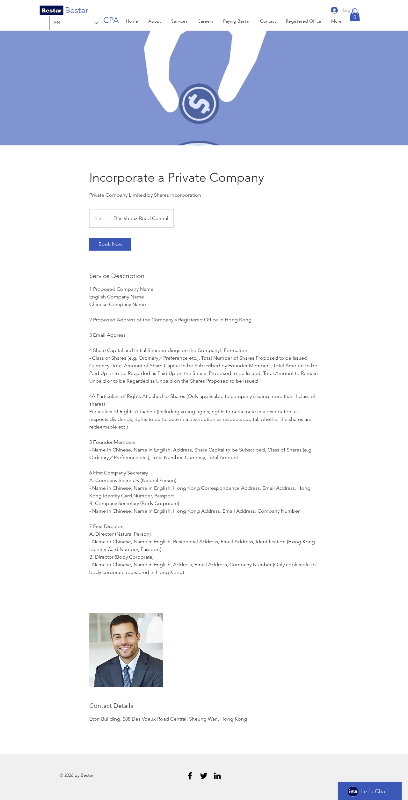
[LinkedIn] (217, 776)
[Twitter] (203, 776)
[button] (354, 14)
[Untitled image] (126, 650)
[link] (110, 244)
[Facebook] (190, 776)
